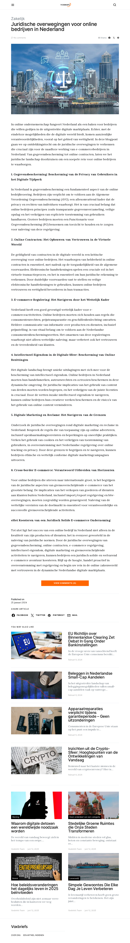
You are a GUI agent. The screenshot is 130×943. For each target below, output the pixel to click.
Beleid (15, 878)
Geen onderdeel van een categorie (84, 817)
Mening (15, 817)
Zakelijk (18, 18)
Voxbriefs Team (18, 849)
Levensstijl (74, 878)
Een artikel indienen (33, 935)
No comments (20, 37)
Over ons (16, 935)
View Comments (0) (65, 583)
